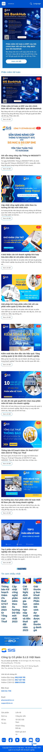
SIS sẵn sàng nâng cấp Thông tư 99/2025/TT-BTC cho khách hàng (21, 157)
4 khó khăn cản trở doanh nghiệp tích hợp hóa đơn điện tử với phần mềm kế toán (20, 256)
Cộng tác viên (21, 716)
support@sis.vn (7, 703)
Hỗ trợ (3, 720)
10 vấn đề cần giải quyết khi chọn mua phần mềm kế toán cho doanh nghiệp (20, 402)
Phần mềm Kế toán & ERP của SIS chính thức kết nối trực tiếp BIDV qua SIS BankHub (21, 46)
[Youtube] (17, 740)
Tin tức (3, 723)
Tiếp (21, 569)
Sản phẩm (5, 712)
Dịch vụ (4, 716)
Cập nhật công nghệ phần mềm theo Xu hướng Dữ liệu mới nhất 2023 (19, 206)
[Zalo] (3, 740)
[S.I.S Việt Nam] (13, 650)
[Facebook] (10, 740)
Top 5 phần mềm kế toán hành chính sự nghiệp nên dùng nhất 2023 (19, 550)
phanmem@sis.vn (7, 700)
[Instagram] (24, 740)
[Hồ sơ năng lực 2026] (11, 3)
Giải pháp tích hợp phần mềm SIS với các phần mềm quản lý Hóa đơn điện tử (19, 305)
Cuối (24, 569)
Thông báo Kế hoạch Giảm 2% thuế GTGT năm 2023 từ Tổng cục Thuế (20, 451)
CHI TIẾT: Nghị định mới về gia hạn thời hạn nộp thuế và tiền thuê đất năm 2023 (26, 608)
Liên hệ (18, 712)
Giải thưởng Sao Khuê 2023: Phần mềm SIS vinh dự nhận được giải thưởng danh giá (37, 608)
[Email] (31, 740)
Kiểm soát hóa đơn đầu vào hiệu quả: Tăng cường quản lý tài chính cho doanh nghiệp (20, 355)
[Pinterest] (37, 740)
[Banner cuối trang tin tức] (21, 641)
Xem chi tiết (16, 61)
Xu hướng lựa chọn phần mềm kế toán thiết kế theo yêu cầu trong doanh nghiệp (20, 501)
